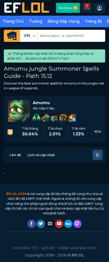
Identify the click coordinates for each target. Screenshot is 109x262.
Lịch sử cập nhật (41, 155)
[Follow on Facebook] (31, 224)
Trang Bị (93, 21)
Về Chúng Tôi (25, 248)
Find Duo (68, 8)
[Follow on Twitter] (41, 224)
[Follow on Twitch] (77, 224)
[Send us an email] (50, 224)
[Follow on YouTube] (59, 224)
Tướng (35, 21)
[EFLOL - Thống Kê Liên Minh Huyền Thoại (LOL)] (26, 7)
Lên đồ (15, 155)
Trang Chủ (13, 21)
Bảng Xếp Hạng (63, 21)
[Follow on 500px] (68, 224)
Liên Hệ (47, 248)
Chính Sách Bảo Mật (77, 248)
